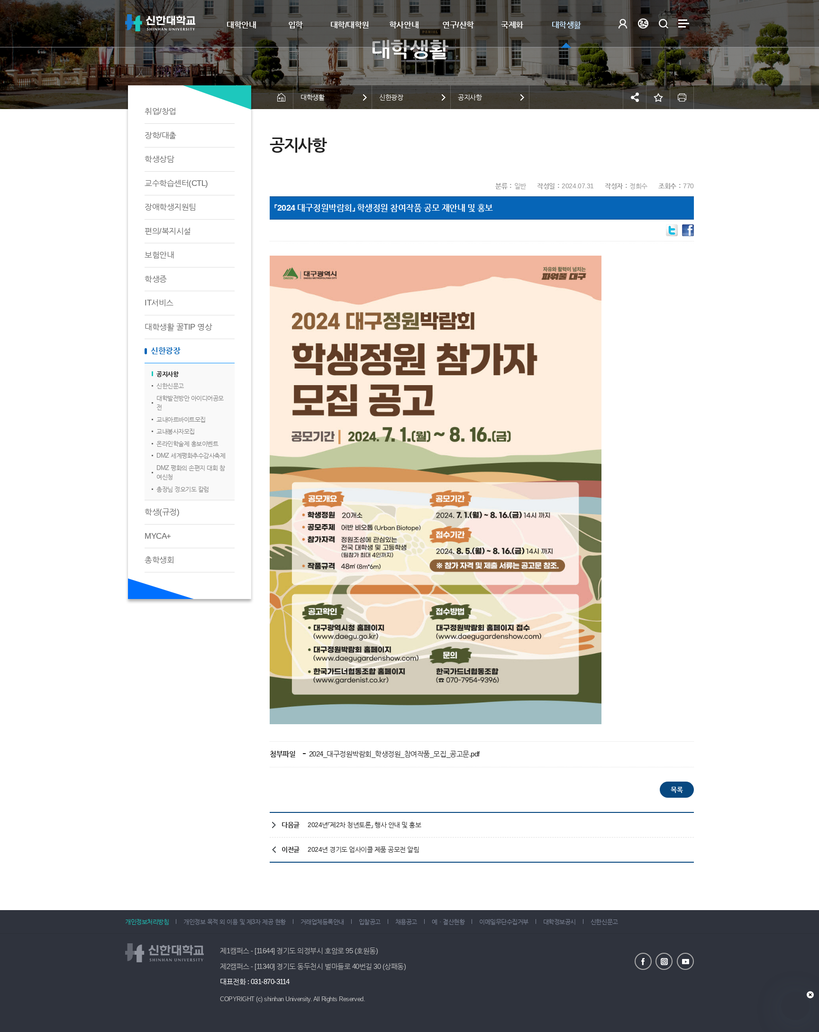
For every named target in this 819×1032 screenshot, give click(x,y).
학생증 (156, 279)
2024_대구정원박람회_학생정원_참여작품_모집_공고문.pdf (393, 754)
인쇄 (682, 97)
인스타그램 (664, 961)
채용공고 (406, 921)
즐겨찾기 (658, 97)
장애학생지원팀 (170, 207)
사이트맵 (683, 23)
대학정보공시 (559, 921)
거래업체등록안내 (322, 921)
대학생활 (566, 24)
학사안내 (404, 24)
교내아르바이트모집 (181, 419)
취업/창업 (160, 111)
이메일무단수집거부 (503, 921)
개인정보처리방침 (147, 921)
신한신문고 (170, 385)
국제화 (512, 24)
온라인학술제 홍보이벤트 (187, 443)
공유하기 (634, 97)
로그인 (622, 23)
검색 (663, 23)
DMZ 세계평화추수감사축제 (190, 455)
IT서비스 (159, 302)
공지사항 (167, 374)
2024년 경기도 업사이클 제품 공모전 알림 (363, 849)
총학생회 (159, 559)
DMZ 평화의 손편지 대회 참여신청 (190, 472)
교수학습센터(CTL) (176, 183)
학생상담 (159, 159)
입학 (295, 24)
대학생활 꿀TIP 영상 (178, 327)
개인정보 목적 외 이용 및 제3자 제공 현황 (234, 921)
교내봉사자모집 (175, 431)
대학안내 (241, 24)
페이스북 (643, 961)
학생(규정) (162, 511)
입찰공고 (370, 921)
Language (643, 23)
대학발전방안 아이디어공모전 (190, 403)
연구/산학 (458, 24)
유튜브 (685, 961)
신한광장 (165, 350)
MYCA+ (158, 536)
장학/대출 (160, 135)
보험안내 (159, 254)
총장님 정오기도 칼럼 (182, 489)
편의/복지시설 (168, 231)
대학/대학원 (349, 24)
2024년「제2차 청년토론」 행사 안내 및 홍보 (364, 825)
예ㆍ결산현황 (448, 921)
